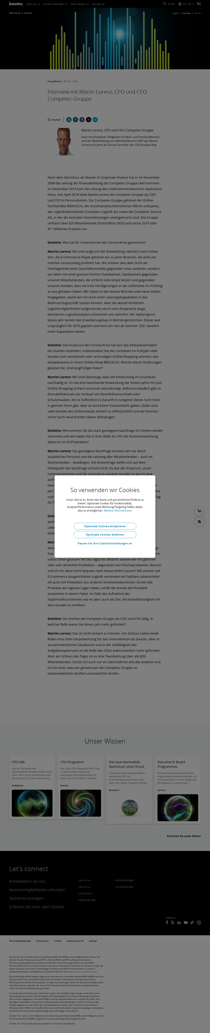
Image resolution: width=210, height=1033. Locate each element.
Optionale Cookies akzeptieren (105, 526)
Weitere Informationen (118, 510)
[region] (105, 516)
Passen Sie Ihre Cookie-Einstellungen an (105, 543)
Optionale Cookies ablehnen (105, 534)
